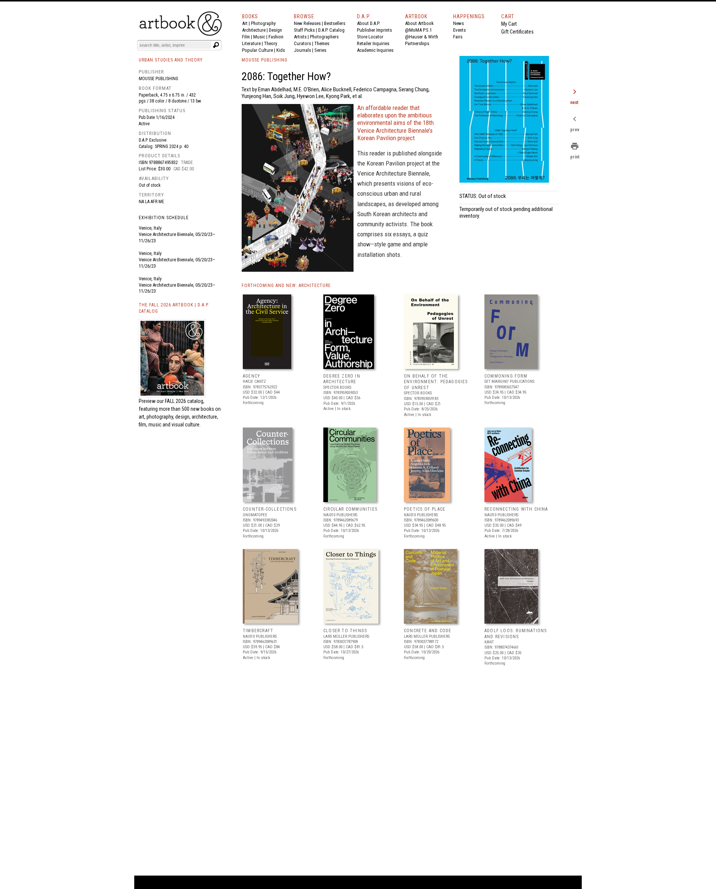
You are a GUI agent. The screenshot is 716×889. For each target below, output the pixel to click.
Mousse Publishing (158, 78)
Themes (321, 43)
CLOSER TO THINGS (345, 630)
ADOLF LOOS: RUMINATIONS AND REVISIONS (515, 633)
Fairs (457, 37)
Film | (247, 37)
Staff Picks (304, 30)
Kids (280, 50)
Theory (270, 43)
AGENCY (251, 376)
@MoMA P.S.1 (418, 30)
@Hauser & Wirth (421, 37)
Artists (300, 37)
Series (320, 50)
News (458, 23)
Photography (263, 23)
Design (275, 30)
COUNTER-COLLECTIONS (269, 509)
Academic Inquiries (375, 50)
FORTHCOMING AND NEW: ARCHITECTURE (286, 285)
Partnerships (417, 43)
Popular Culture (257, 50)
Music (259, 37)
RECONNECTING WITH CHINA (516, 509)
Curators (302, 43)
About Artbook (419, 23)
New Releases (307, 23)
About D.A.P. (368, 23)
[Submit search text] (216, 45)
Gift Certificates (517, 32)
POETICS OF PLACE (424, 509)
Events (459, 30)
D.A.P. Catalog (331, 30)
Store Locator (370, 37)
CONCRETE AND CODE (427, 630)
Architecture (254, 30)
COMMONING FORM (505, 376)
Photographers (324, 37)
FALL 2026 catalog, (184, 401)
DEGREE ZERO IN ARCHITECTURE (341, 379)
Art (245, 23)
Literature (251, 43)
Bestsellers (334, 23)
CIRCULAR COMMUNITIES (350, 509)
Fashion (275, 37)
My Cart (509, 24)
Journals (302, 50)
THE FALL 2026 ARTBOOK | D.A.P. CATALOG (174, 308)
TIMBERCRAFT (258, 630)
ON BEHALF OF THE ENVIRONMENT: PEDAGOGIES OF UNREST (436, 381)
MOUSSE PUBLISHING (265, 60)
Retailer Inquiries (373, 43)
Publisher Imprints (374, 30)
